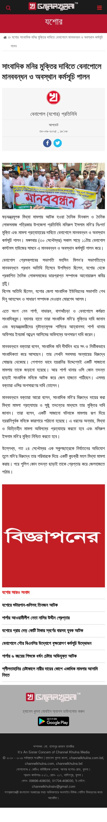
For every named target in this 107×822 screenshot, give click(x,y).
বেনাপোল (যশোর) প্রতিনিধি (53, 114)
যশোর (53, 21)
